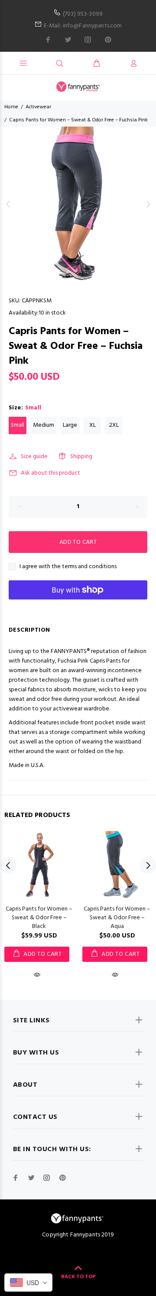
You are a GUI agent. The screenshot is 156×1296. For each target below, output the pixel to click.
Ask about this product (50, 473)
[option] (78, 204)
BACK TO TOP (78, 1277)
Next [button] (148, 204)
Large (70, 425)
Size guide (34, 457)
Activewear (38, 107)
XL (92, 425)
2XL (114, 425)
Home (11, 107)
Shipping (81, 457)
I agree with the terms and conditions (68, 567)
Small (17, 425)
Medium (43, 425)
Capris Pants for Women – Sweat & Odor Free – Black (39, 917)
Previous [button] (8, 204)
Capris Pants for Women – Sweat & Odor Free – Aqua (117, 917)
